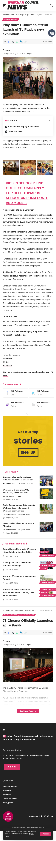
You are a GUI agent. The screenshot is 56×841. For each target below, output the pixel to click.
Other (19, 496)
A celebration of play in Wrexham (23, 126)
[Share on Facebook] (9, 41)
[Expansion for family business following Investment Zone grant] (46, 481)
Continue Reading (28, 711)
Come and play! (15, 131)
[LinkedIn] (41, 404)
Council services (9, 515)
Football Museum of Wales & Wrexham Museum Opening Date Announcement (18, 592)
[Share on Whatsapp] (17, 41)
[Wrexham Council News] (23, 5)
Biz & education (9, 484)
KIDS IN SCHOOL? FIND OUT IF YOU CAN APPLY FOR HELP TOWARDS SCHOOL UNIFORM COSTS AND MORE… (27, 193)
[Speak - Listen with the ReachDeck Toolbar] (51, 33)
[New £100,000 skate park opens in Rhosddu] (46, 527)
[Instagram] (15, 404)
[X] (41, 393)
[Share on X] (13, 41)
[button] (45, 834)
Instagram (7, 365)
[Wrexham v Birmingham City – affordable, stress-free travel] (46, 493)
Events (44, 552)
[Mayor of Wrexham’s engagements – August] (46, 579)
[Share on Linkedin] (21, 41)
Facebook (7, 358)
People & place (11, 19)
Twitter (6, 362)
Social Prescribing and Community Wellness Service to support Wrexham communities (19, 508)
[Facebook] (15, 393)
